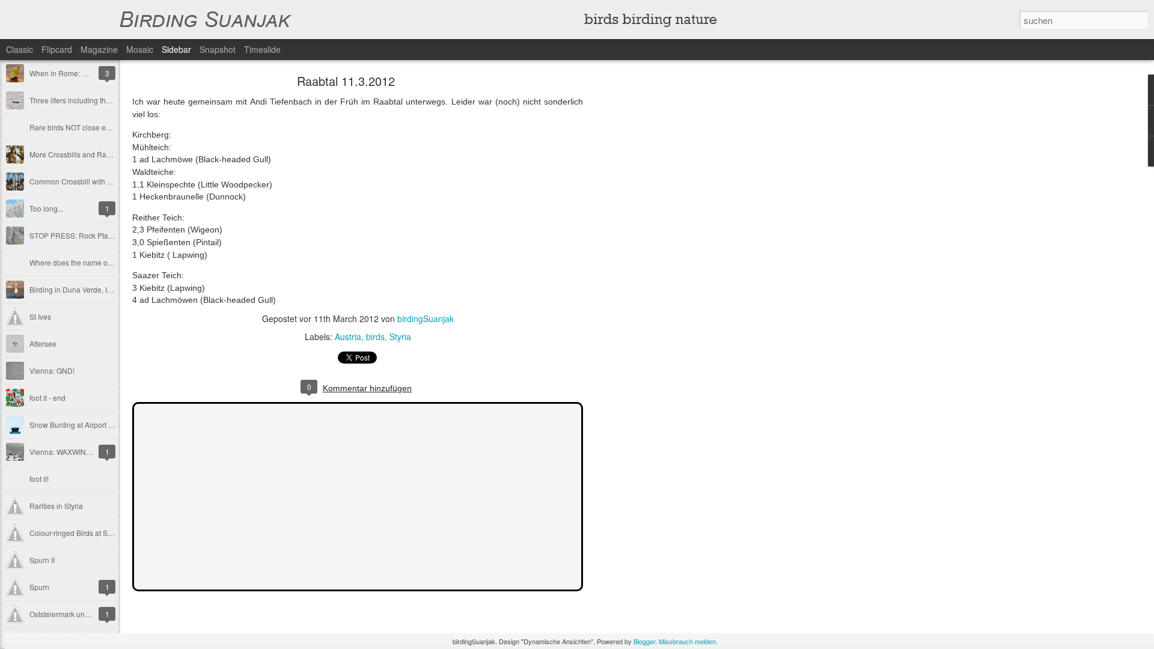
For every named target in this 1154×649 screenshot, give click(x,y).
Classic (19, 49)
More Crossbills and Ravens (75, 154)
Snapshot (218, 49)
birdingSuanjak (425, 318)
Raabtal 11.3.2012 (346, 81)
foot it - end (47, 397)
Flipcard (56, 49)
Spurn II (42, 560)
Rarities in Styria (56, 506)
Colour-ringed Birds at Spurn (76, 533)
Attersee (42, 343)
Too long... (46, 208)
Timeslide (262, 49)
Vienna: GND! (52, 370)
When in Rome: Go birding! (73, 73)
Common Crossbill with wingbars (83, 181)
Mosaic (139, 49)
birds (375, 337)
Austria (348, 337)
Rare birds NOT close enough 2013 (87, 127)
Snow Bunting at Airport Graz (76, 424)
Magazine (99, 49)
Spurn (39, 587)
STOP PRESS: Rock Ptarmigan (80, 235)
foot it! (39, 479)
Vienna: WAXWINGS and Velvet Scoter (92, 451)
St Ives (40, 316)
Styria (400, 337)
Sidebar (176, 49)
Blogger (644, 641)
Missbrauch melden (687, 641)
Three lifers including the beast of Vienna (96, 100)
